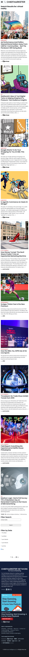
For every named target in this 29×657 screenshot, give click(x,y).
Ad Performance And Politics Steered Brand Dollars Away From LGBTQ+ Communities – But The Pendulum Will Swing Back (14, 45)
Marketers (3, 40)
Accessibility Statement (7, 632)
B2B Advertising (23, 514)
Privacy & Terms (14, 630)
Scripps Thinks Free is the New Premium (13, 305)
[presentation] (14, 25)
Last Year (4, 546)
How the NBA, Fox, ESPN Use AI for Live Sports (14, 352)
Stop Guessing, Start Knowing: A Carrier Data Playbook (14, 615)
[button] (2, 2)
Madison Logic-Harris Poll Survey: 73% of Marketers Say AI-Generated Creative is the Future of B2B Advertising (14, 501)
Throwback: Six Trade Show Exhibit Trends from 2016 (14, 397)
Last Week (4, 536)
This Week (4, 533)
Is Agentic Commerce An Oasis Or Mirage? (14, 203)
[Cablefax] (4, 316)
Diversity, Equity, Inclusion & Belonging (10, 633)
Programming (4, 302)
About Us (16, 628)
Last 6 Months (5, 543)
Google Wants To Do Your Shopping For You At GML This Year (12, 152)
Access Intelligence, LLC (11, 649)
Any (3, 549)
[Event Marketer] (6, 269)
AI (1, 94)
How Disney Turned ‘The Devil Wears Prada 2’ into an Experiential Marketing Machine (13, 254)
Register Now (6, 619)
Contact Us (22, 628)
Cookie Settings (5, 630)
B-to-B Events (4, 394)
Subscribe (9, 628)
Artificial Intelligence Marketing (13, 514)
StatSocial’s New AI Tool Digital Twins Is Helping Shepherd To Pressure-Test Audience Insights (14, 98)
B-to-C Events (4, 250)
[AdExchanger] (6, 61)
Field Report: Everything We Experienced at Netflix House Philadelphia (12, 448)
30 (16, 557)
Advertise (3, 628)
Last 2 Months (5, 539)
